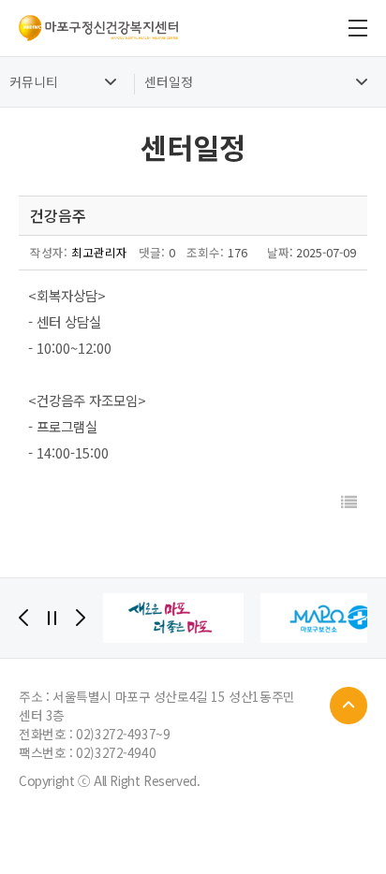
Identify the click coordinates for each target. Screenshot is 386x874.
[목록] (349, 502)
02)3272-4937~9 (123, 733)
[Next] (80, 617)
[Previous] (23, 617)
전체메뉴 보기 (358, 28)
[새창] (173, 618)
